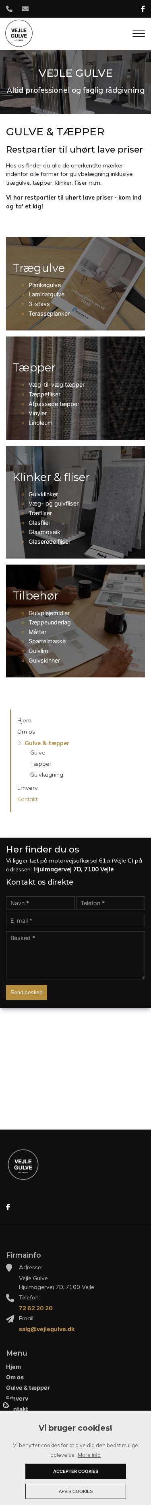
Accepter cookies (75, 1471)
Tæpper (41, 763)
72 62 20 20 (36, 1308)
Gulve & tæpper (47, 743)
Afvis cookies (76, 1491)
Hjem (24, 720)
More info (89, 1455)
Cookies (6, 1405)
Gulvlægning (46, 774)
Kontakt (27, 799)
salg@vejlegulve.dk (46, 1329)
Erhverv (27, 787)
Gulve (38, 752)
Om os (26, 731)
